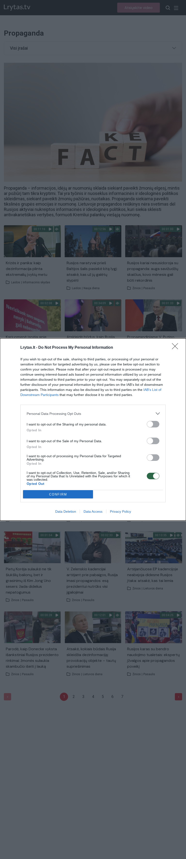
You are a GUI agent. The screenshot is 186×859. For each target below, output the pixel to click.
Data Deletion (65, 511)
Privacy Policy (120, 511)
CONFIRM (58, 494)
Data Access (93, 511)
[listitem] (93, 413)
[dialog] (93, 429)
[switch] (153, 424)
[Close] (176, 347)
